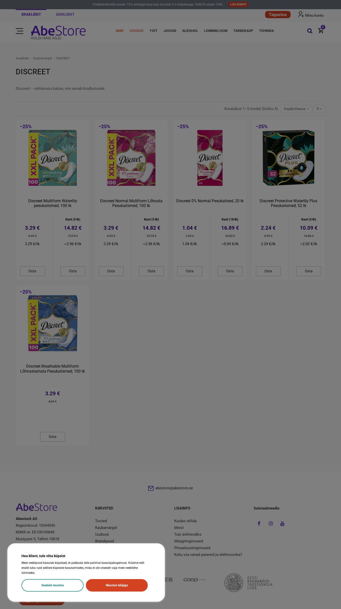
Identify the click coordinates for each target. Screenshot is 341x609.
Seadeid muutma (52, 585)
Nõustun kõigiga (117, 585)
